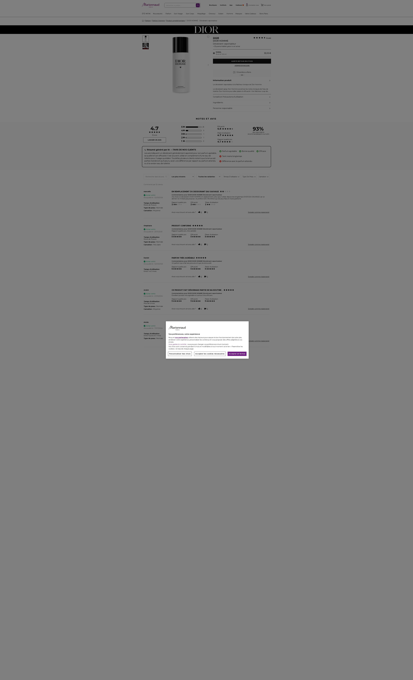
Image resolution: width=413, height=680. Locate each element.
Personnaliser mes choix (180, 354)
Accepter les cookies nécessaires (209, 354)
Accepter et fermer (237, 354)
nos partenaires (181, 338)
